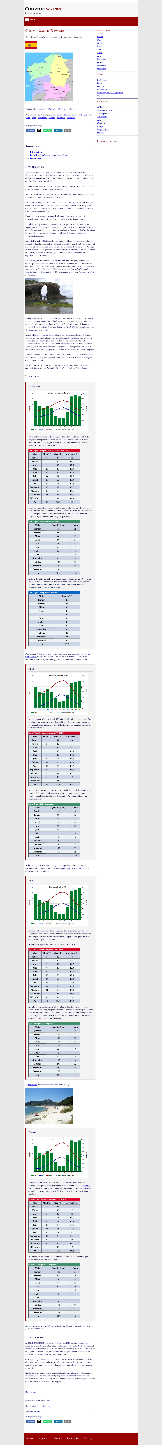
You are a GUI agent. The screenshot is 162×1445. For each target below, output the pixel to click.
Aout (99, 55)
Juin (99, 49)
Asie (99, 119)
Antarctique (102, 116)
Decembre (101, 68)
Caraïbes (101, 123)
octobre (52, 117)
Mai (99, 46)
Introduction (36, 152)
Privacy (88, 1438)
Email (67, 130)
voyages (43, 8)
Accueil (41, 109)
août (34, 117)
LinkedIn (58, 130)
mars (74, 114)
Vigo (60, 155)
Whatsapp (47, 130)
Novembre (101, 65)
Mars (99, 39)
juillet (27, 117)
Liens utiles (73, 1438)
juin (90, 114)
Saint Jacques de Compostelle (110, 92)
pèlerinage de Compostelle (73, 868)
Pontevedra (32, 1084)
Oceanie (100, 132)
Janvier (100, 33)
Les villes (34, 155)
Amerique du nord (105, 110)
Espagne (62, 109)
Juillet (99, 52)
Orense (66, 155)
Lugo (54, 155)
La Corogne (45, 155)
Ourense (100, 86)
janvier (59, 114)
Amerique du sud (104, 113)
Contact (58, 1438)
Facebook (30, 130)
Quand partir (36, 158)
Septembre (101, 59)
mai (85, 114)
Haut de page (31, 1392)
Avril (99, 42)
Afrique (100, 107)
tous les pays (35, 1411)
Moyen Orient (103, 129)
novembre (61, 117)
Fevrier (100, 36)
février (67, 114)
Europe (51, 109)
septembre (42, 117)
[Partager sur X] (39, 130)
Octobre (100, 62)
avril (80, 114)
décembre (71, 117)
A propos (43, 1438)
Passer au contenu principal (36, 1)
